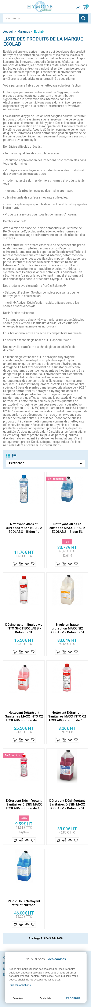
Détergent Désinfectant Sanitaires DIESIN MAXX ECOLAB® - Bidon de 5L (67, 804)
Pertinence (46, 463)
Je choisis (45, 998)
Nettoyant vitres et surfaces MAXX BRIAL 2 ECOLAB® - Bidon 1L (24, 528)
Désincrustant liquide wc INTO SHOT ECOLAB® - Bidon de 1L (24, 628)
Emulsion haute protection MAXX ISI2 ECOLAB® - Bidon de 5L (67, 628)
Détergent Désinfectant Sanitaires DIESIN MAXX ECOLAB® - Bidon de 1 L (24, 804)
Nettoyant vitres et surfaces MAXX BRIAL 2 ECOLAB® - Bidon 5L (67, 528)
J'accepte (73, 998)
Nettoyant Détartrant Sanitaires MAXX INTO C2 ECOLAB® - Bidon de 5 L (24, 716)
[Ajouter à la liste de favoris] (33, 564)
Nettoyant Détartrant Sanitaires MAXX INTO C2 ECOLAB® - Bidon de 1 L (67, 716)
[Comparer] (21, 564)
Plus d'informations (20, 985)
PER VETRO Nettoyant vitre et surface (24, 903)
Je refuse (18, 998)
